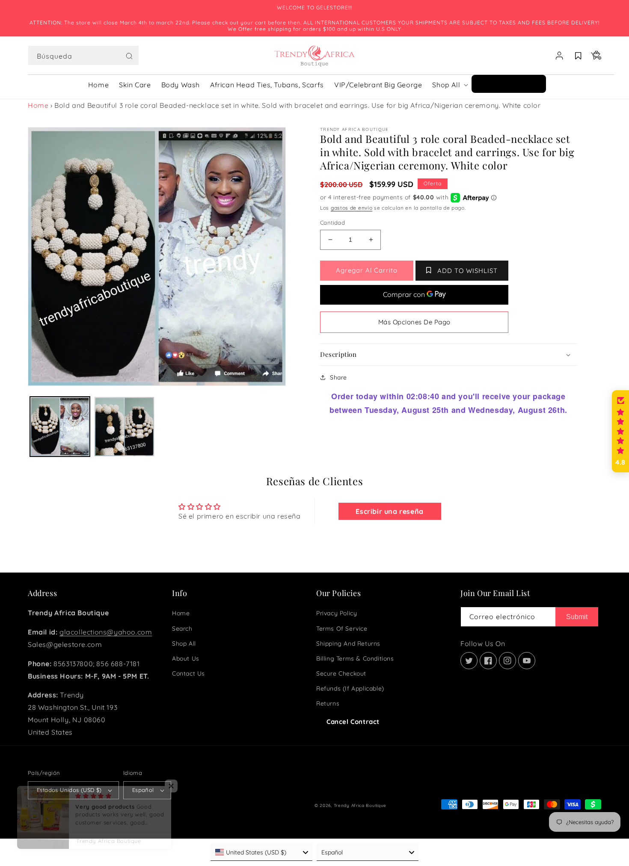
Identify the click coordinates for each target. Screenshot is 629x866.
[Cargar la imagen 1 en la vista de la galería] (60, 427)
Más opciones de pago (414, 322)
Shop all (184, 643)
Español (143, 789)
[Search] (129, 56)
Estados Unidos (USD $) (69, 789)
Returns (327, 703)
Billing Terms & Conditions (355, 658)
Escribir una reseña (389, 511)
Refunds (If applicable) (350, 688)
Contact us (188, 673)
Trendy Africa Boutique (360, 805)
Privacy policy (336, 613)
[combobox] (83, 55)
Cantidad (332, 222)
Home (38, 105)
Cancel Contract (353, 722)
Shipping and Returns (348, 643)
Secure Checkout (341, 673)
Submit (576, 616)
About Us (185, 658)
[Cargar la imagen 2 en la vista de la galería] (124, 427)
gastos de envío (352, 208)
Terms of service (342, 628)
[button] (83, 55)
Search (182, 628)
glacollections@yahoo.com (105, 632)
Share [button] (338, 377)
